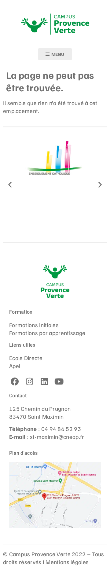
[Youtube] (59, 381)
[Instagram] (29, 381)
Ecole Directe (25, 357)
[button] (10, 184)
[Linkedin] (44, 381)
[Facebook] (15, 381)
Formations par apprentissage (47, 332)
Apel (14, 365)
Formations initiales (34, 324)
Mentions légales (67, 561)
